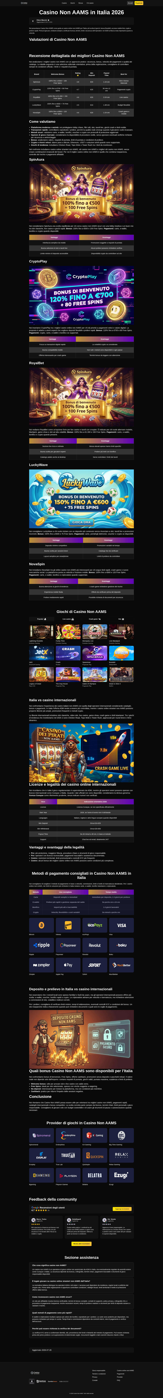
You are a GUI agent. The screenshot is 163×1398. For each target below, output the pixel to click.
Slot (119, 619)
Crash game (93, 619)
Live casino (67, 619)
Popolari (40, 619)
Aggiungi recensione (122, 1209)
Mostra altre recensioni (81, 1244)
